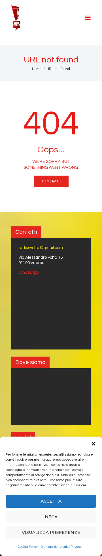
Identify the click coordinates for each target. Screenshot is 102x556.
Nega (51, 516)
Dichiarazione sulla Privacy (61, 547)
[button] (93, 444)
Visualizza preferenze (51, 532)
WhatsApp (28, 272)
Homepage (51, 181)
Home (37, 69)
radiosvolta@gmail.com (40, 248)
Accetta (51, 501)
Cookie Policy (28, 547)
